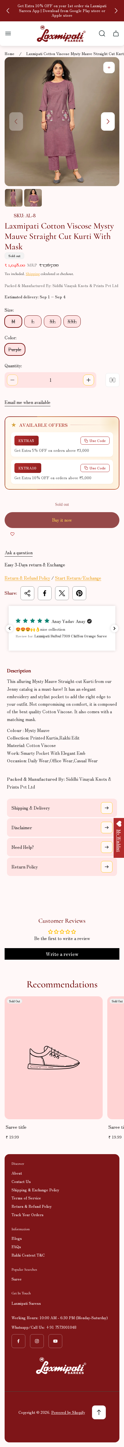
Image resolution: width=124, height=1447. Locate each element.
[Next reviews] (114, 628)
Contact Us (21, 1181)
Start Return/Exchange (78, 578)
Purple (14, 349)
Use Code (97, 440)
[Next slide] (115, 10)
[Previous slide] (8, 10)
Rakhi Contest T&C (28, 1255)
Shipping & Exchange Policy (35, 1190)
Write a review (62, 953)
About (17, 1173)
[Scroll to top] (99, 1412)
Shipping (33, 274)
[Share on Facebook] (45, 593)
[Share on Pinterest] (79, 593)
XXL (72, 321)
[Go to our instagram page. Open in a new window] (37, 1341)
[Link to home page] (62, 1365)
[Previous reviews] (9, 628)
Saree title (16, 1127)
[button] (62, 628)
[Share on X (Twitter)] (62, 593)
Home (9, 53)
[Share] (27, 593)
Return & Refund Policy (27, 578)
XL (53, 321)
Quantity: (13, 365)
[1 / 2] (14, 198)
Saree (17, 1279)
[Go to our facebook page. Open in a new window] (18, 1341)
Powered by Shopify (68, 1412)
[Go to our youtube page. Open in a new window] (55, 1341)
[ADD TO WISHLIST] (12, 534)
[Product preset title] (54, 1057)
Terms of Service (26, 1198)
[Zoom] (109, 67)
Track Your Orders (28, 1214)
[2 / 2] (33, 198)
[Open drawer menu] (8, 33)
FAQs (16, 1246)
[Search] (102, 33)
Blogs (17, 1238)
